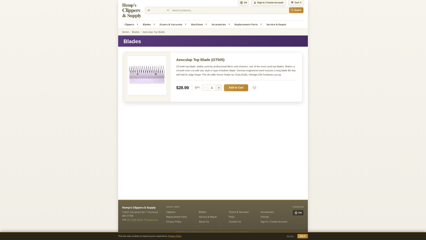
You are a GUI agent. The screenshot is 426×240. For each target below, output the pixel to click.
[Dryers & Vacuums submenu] (186, 24)
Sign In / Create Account (274, 221)
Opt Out (290, 236)
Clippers (129, 24)
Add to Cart (236, 87)
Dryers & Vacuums (171, 24)
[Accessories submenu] (229, 24)
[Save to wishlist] (254, 88)
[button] (147, 75)
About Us (204, 221)
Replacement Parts (246, 24)
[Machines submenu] (206, 24)
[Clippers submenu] (137, 24)
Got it (303, 236)
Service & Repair (276, 24)
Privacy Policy (175, 236)
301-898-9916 (135, 219)
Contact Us (152, 219)
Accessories (219, 24)
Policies (265, 216)
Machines (197, 24)
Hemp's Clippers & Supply (139, 207)
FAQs (231, 216)
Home (125, 32)
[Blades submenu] (154, 24)
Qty (197, 87)
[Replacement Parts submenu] (261, 24)
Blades (147, 24)
